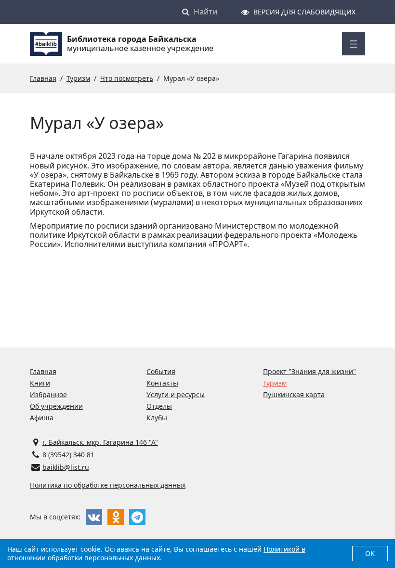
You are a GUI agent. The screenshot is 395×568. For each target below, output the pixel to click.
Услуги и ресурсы (175, 394)
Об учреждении (56, 406)
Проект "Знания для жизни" (309, 371)
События (160, 371)
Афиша (41, 417)
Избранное (48, 394)
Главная (43, 371)
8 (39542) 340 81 (68, 454)
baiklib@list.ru (65, 467)
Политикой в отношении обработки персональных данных (156, 553)
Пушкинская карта (294, 394)
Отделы (159, 406)
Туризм (275, 382)
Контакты (162, 382)
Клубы (156, 417)
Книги (40, 382)
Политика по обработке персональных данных (107, 485)
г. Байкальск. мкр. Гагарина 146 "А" (100, 442)
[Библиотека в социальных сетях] (94, 517)
